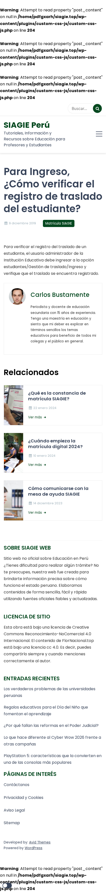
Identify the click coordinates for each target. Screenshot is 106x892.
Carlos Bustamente (60, 295)
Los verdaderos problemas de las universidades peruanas (49, 692)
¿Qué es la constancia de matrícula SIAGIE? (57, 396)
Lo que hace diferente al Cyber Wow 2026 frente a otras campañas (52, 741)
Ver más (35, 417)
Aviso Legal (14, 810)
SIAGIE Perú (27, 125)
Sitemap (12, 823)
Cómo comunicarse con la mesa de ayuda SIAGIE (58, 491)
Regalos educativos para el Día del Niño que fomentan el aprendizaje (46, 710)
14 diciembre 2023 (47, 503)
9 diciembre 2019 (22, 223)
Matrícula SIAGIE (58, 223)
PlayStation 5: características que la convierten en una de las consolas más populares (53, 759)
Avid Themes (40, 842)
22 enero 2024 (44, 408)
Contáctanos (16, 785)
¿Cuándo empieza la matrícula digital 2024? (55, 443)
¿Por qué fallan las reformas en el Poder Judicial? (51, 725)
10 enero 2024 (44, 456)
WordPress (33, 848)
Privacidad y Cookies (23, 797)
